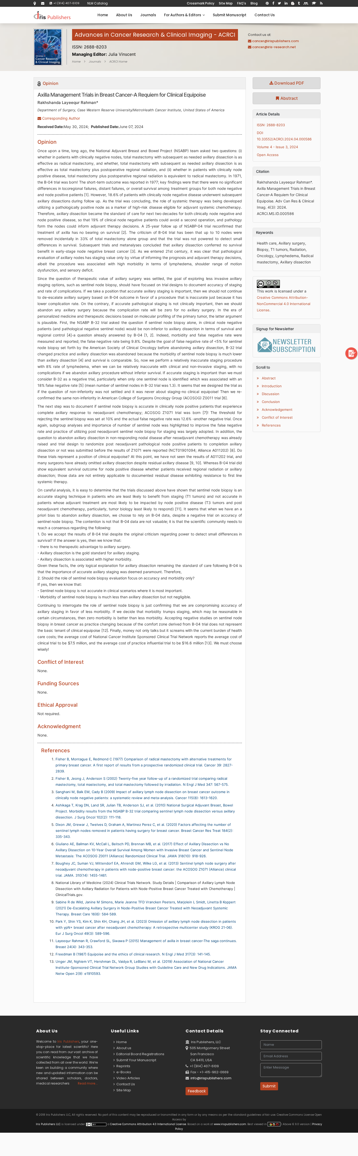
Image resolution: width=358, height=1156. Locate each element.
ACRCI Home (118, 61)
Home (102, 15)
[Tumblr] (299, 3)
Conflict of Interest (277, 417)
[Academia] (314, 3)
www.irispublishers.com (230, 1124)
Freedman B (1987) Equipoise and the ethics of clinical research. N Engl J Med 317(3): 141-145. (133, 954)
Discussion (270, 394)
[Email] (42, 3)
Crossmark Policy (200, 3)
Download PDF (288, 83)
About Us (124, 15)
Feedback (197, 1091)
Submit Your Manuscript (135, 1060)
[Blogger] (292, 3)
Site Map (226, 3)
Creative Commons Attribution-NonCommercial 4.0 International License (283, 303)
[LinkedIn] (286, 3)
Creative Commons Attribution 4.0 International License (148, 1124)
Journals (148, 15)
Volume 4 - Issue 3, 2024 (277, 147)
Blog (254, 3)
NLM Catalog (97, 3)
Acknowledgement (276, 409)
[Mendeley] (306, 3)
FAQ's (241, 3)
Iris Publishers (68, 1041)
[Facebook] (273, 3)
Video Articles (127, 1078)
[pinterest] (267, 3)
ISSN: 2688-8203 (271, 125)
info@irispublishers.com (211, 1078)
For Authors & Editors (183, 15)
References (271, 425)
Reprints (122, 1066)
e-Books (123, 1072)
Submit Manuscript (229, 15)
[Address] (35, 3)
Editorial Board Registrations (139, 1054)
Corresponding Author (60, 118)
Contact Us (264, 15)
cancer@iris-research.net (274, 47)
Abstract (288, 98)
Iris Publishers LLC (48, 1124)
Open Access (268, 155)
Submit (269, 1086)
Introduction (271, 386)
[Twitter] (279, 3)
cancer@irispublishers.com (275, 40)
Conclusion (270, 402)
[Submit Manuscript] (351, 353)
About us (123, 1048)
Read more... (88, 1083)
